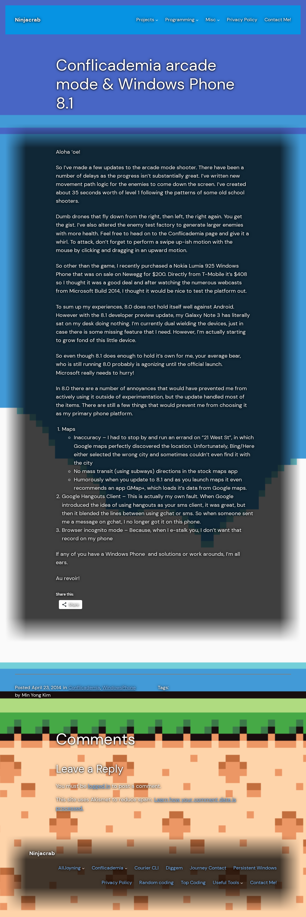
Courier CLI (146, 868)
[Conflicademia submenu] (126, 868)
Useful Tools (226, 883)
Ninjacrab (28, 19)
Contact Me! (263, 883)
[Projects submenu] (156, 20)
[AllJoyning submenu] (83, 868)
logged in (99, 786)
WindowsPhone (119, 688)
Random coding (156, 883)
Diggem (174, 868)
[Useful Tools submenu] (241, 882)
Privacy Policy (117, 883)
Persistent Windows (255, 868)
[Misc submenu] (218, 20)
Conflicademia (84, 688)
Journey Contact (208, 868)
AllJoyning (69, 868)
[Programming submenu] (197, 20)
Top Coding (193, 883)
